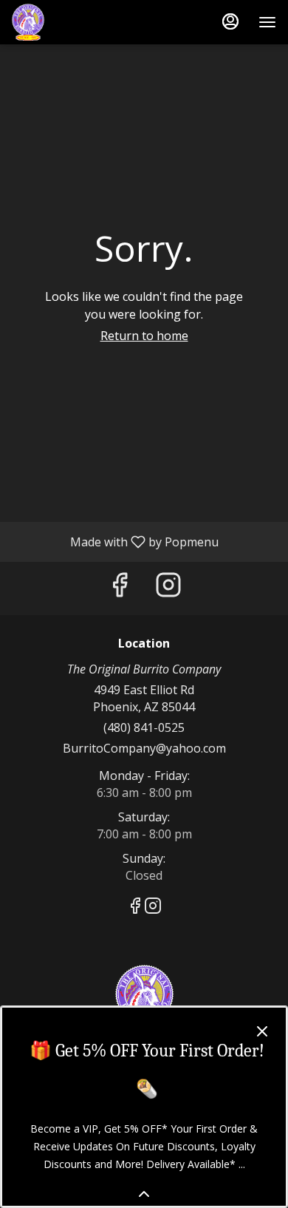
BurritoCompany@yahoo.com (144, 748)
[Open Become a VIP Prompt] (144, 1194)
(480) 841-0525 (144, 727)
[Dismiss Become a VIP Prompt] (262, 1031)
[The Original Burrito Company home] (78, 22)
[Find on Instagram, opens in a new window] (168, 588)
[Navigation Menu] (267, 22)
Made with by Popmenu (115, 541)
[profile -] (230, 21)
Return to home (144, 336)
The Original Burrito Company (144, 998)
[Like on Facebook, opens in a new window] (119, 588)
